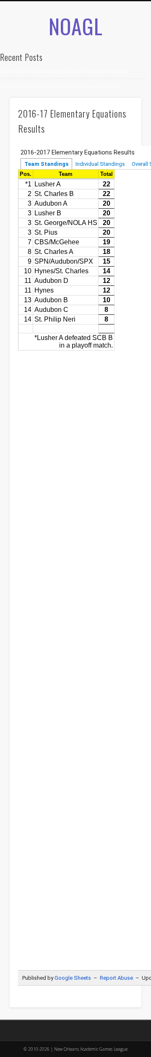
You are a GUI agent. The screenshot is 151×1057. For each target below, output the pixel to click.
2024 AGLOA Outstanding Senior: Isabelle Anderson (64, 71)
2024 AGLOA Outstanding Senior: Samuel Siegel (59, 86)
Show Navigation (121, 92)
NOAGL (76, 25)
